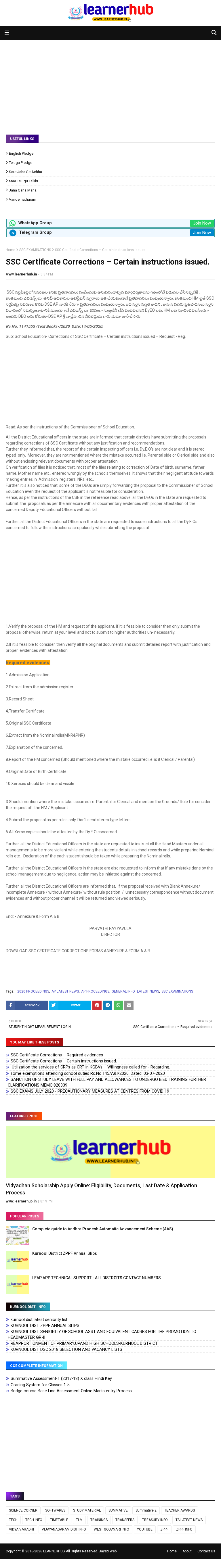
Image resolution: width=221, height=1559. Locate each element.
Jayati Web (108, 1551)
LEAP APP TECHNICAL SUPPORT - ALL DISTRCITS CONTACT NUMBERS (96, 1277)
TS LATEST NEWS (189, 1520)
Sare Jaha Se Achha (25, 172)
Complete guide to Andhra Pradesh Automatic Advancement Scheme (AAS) (102, 1229)
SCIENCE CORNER (23, 1510)
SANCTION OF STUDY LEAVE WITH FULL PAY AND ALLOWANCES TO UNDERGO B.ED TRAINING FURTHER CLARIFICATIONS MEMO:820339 (107, 1082)
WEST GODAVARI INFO (111, 1529)
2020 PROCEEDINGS (33, 991)
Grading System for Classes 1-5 (40, 1384)
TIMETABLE (59, 1520)
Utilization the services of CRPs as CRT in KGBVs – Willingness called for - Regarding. (90, 1067)
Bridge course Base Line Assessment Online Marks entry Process (71, 1390)
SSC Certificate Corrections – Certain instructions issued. (64, 1061)
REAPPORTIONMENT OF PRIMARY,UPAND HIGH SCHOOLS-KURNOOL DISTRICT (84, 1343)
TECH (13, 1520)
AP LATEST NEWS (65, 991)
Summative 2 (146, 1510)
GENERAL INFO (123, 991)
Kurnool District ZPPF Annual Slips (64, 1253)
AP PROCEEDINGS (95, 991)
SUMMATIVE (118, 1510)
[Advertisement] (110, 83)
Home (10, 250)
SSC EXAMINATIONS (35, 250)
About (187, 1551)
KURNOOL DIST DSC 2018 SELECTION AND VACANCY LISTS (66, 1349)
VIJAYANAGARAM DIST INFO (64, 1529)
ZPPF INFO (184, 1529)
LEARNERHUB (54, 1551)
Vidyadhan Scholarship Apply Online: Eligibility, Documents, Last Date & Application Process (101, 1189)
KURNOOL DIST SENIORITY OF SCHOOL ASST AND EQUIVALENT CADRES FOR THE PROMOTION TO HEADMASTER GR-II (102, 1334)
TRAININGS (99, 1520)
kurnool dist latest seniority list (39, 1319)
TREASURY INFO (155, 1520)
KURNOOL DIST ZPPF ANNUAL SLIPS (45, 1325)
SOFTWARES (55, 1510)
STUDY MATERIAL (87, 1510)
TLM (79, 1520)
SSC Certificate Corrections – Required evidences (57, 1055)
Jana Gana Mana (23, 190)
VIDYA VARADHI (21, 1529)
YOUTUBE (145, 1529)
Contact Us (206, 1551)
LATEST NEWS (148, 991)
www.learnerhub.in (21, 274)
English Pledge (21, 153)
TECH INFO (33, 1520)
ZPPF (164, 1529)
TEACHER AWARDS (179, 1510)
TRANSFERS (124, 1520)
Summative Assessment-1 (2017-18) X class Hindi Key (61, 1378)
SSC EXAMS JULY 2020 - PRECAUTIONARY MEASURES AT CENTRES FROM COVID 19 (90, 1091)
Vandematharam (22, 199)
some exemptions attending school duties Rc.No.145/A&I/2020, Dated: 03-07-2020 (88, 1073)
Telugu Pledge (20, 162)
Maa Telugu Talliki (23, 181)
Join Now (202, 223)
